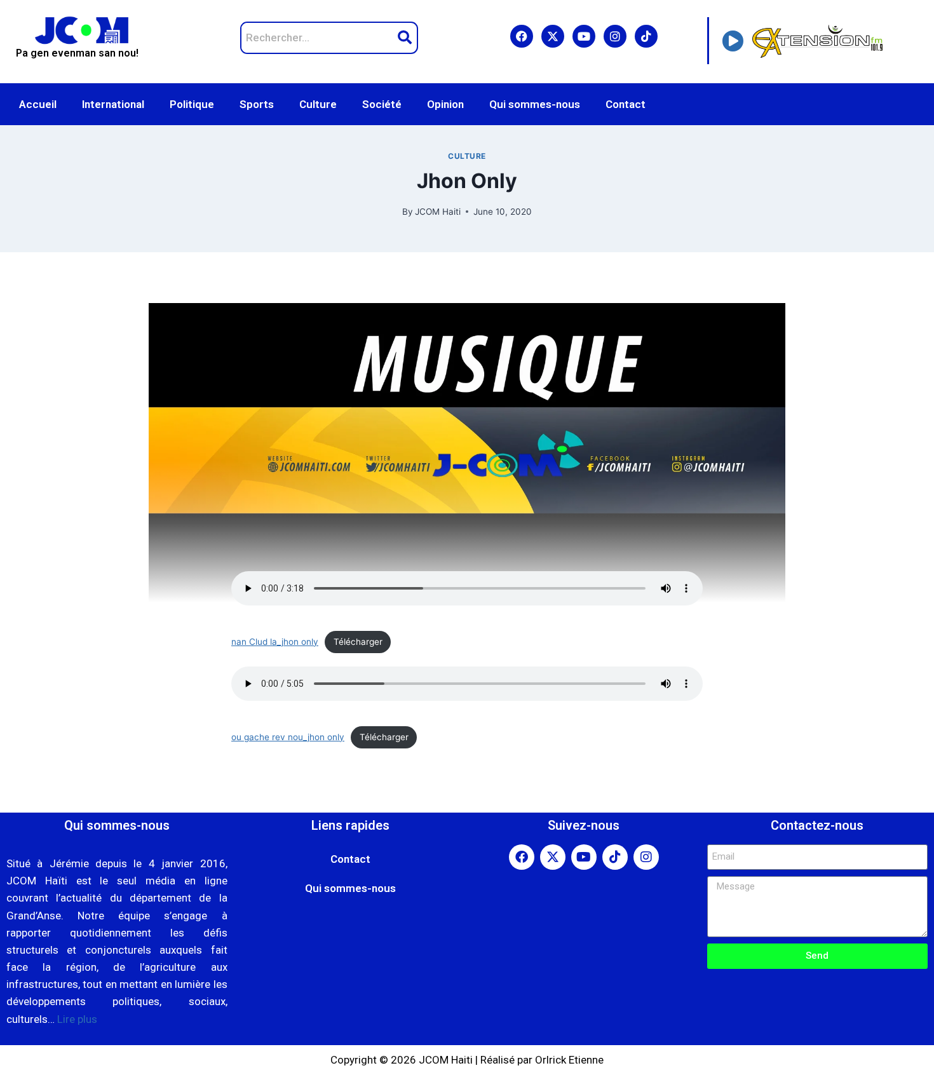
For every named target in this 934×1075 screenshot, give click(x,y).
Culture (318, 104)
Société (382, 104)
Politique (192, 104)
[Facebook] (521, 36)
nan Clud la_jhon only (274, 642)
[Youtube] (583, 36)
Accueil (38, 104)
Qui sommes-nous (534, 104)
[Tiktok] (646, 36)
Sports (257, 104)
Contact (626, 104)
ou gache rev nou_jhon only (287, 737)
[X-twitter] (552, 36)
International (113, 104)
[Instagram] (615, 36)
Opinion (445, 104)
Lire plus (77, 1019)
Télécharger (358, 642)
